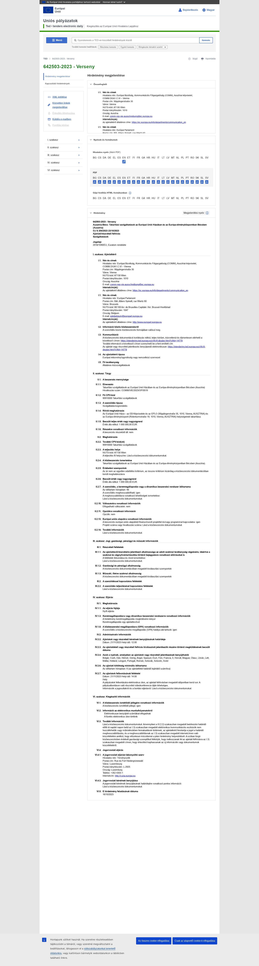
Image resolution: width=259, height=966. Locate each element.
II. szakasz (53, 147)
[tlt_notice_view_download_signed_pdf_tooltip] (124, 162)
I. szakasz (53, 140)
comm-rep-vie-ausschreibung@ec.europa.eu (131, 116)
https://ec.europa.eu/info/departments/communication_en (159, 122)
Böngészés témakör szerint (151, 47)
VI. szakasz (54, 170)
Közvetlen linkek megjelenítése (61, 105)
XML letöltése (59, 97)
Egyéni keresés (127, 47)
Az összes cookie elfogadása (153, 941)
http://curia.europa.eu (125, 775)
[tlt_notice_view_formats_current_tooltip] (207, 212)
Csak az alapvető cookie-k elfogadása (195, 941)
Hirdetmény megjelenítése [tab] (57, 76)
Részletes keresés (108, 47)
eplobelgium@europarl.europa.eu (126, 316)
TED (45, 58)
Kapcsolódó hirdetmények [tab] (57, 83)
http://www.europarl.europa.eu (147, 322)
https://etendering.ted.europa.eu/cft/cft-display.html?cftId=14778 (152, 340)
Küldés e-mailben (61, 119)
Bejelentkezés (190, 10)
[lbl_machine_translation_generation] (130, 193)
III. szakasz (53, 155)
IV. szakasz (54, 162)
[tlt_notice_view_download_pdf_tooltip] (94, 182)
